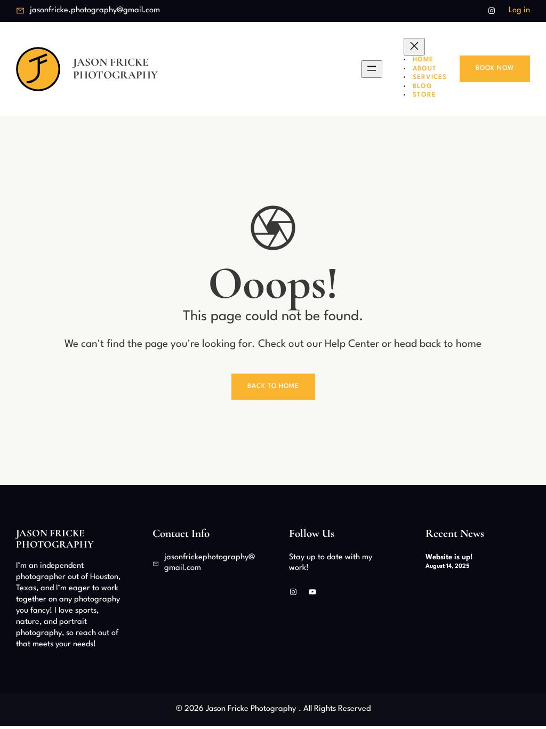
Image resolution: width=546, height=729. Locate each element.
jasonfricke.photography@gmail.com (95, 10)
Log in (519, 10)
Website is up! (449, 557)
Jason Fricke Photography (115, 68)
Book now (495, 68)
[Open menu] (371, 69)
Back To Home (273, 386)
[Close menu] (414, 47)
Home (423, 60)
